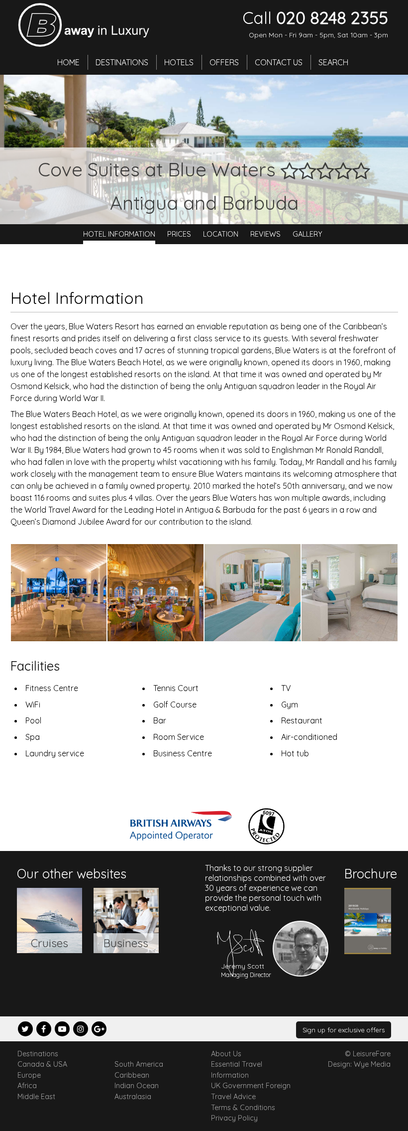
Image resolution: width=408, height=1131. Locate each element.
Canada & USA (42, 1064)
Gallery (307, 234)
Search (333, 62)
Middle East (36, 1096)
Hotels (179, 62)
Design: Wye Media (359, 1064)
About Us (226, 1053)
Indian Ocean (136, 1085)
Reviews (265, 234)
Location (220, 234)
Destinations (122, 62)
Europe (29, 1075)
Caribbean (131, 1075)
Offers (224, 62)
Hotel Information (119, 234)
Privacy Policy (234, 1118)
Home (68, 62)
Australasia (132, 1096)
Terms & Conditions (243, 1107)
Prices (179, 234)
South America (138, 1064)
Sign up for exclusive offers (344, 1030)
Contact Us (279, 62)
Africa (27, 1085)
